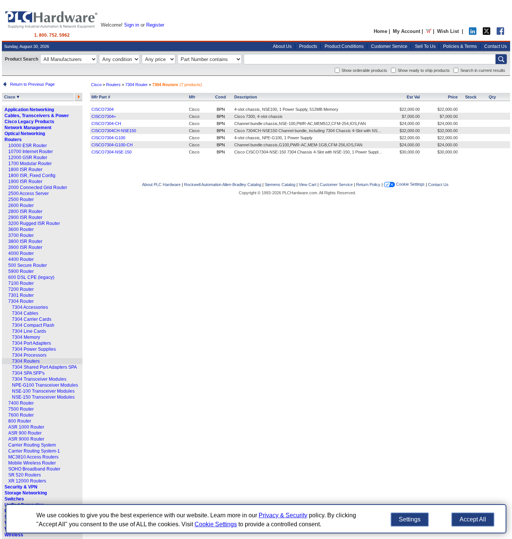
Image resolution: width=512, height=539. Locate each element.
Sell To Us (425, 46)
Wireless (13, 535)
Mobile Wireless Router (32, 463)
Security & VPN (20, 487)
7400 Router (21, 403)
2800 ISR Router (25, 211)
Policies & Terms (460, 46)
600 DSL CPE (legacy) (31, 277)
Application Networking (29, 109)
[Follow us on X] (486, 33)
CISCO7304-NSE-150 (111, 152)
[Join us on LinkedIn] (472, 33)
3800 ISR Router (25, 241)
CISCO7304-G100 (108, 137)
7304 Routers (26, 361)
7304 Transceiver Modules (39, 379)
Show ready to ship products (424, 70)
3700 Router (21, 235)
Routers (13, 139)
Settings (410, 519)
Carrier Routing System (32, 445)
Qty (492, 97)
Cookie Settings (410, 184)
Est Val (413, 97)
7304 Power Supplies (34, 349)
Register (155, 25)
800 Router (19, 421)
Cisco (10, 97)
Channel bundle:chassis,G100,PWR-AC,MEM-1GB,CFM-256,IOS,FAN (298, 145)
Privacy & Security (283, 515)
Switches (14, 499)
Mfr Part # (100, 97)
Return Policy (368, 184)
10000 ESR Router (27, 145)
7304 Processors (29, 355)
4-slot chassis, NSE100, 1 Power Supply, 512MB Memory (286, 109)
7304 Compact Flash (33, 325)
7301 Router (21, 295)
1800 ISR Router (25, 169)
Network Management (27, 127)
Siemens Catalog (280, 184)
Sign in (131, 25)
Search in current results (482, 70)
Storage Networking (25, 493)
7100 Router (21, 283)
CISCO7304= (103, 116)
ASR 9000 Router (26, 439)
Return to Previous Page (31, 84)
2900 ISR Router (25, 217)
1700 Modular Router (30, 163)
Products (308, 46)
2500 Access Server (28, 193)
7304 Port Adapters (31, 343)
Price (453, 97)
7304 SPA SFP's (28, 373)
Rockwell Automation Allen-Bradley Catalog (222, 184)
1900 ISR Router (25, 181)
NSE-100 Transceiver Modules (43, 391)
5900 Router (21, 271)
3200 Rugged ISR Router (34, 223)
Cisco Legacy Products (29, 121)
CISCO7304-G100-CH (112, 145)
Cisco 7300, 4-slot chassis (258, 116)
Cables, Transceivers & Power (36, 115)
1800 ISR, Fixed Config (31, 175)
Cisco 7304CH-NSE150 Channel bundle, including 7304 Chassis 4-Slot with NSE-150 (311, 130)
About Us (282, 46)
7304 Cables (25, 313)
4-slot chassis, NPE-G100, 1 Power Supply (273, 137)
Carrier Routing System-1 (34, 451)
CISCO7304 (102, 109)
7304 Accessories (30, 307)
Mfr (192, 97)
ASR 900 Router (25, 433)
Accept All (473, 519)
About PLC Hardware (161, 184)
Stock (470, 97)
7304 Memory (26, 337)
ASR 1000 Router (26, 427)
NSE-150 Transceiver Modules (43, 397)
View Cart (307, 184)
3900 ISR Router (25, 247)
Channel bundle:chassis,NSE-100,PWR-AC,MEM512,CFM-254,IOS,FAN (300, 123)
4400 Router (21, 259)
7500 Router (21, 409)
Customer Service (389, 46)
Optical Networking (24, 133)
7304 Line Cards (29, 331)
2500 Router (21, 199)
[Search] (501, 59)
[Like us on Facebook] (500, 33)
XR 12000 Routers (27, 481)
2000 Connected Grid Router (37, 187)
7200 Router (21, 289)
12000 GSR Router (27, 157)
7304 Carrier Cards (31, 319)
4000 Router (21, 253)
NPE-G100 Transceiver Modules (45, 385)
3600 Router (21, 229)
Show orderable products (364, 70)
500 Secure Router (27, 265)
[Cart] (428, 31)
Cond (220, 97)
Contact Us (495, 46)
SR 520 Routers (24, 475)
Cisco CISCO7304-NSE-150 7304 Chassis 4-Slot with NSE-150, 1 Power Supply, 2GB (312, 152)
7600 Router (21, 415)
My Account (406, 31)
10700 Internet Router (30, 151)
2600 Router (21, 205)
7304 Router (21, 301)
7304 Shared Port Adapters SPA (44, 367)
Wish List (448, 31)
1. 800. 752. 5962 (52, 35)
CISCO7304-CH (106, 123)
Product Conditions (344, 46)
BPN (221, 109)
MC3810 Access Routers (33, 457)
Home (380, 31)
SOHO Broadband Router (34, 469)
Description (245, 97)
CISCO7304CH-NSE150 (113, 130)
